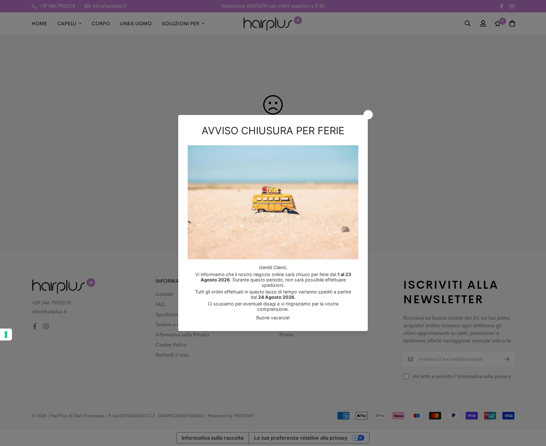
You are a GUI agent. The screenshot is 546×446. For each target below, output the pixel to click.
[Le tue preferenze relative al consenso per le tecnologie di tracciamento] (6, 334)
